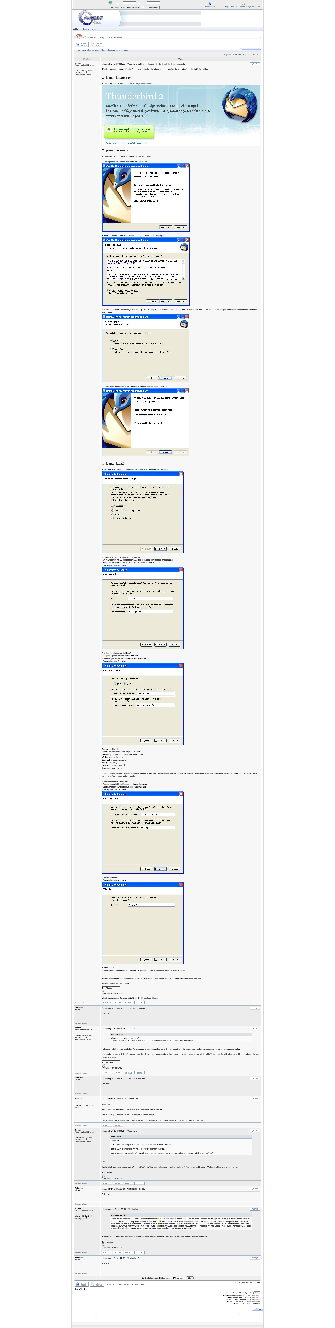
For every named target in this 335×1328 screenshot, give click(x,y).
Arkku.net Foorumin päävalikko (99, 38)
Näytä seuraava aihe (251, 55)
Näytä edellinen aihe (232, 55)
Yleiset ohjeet (119, 38)
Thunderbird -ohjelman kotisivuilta (139, 84)
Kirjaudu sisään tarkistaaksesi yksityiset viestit (243, 7)
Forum (93, 29)
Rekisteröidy (210, 7)
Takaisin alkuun (81, 1003)
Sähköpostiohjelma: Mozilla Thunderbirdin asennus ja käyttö (103, 50)
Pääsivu (86, 29)
